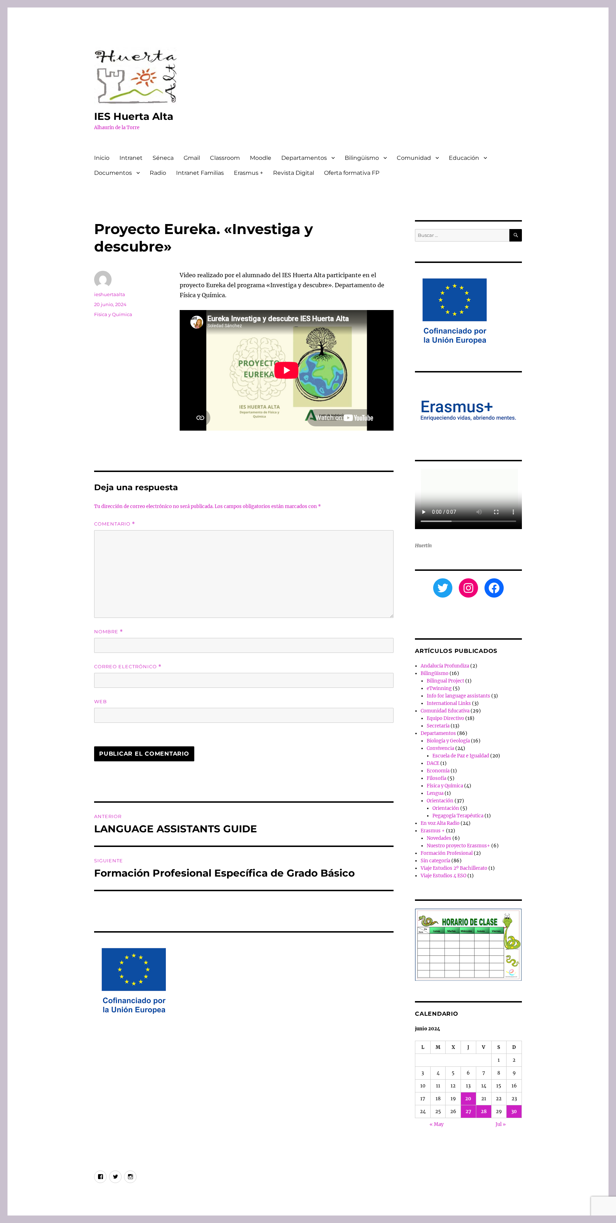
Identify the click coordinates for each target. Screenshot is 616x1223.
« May (436, 1124)
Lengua (435, 793)
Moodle (260, 157)
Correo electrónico (127, 667)
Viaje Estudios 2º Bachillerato (454, 868)
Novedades (439, 838)
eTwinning (439, 688)
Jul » (501, 1124)
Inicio (101, 157)
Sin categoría (435, 861)
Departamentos (304, 157)
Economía (438, 771)
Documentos (113, 172)
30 (514, 1111)
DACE (433, 763)
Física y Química (113, 314)
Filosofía (436, 778)
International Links (449, 703)
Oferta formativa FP (351, 172)
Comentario (114, 524)
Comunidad (414, 157)
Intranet (131, 157)
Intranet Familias (200, 172)
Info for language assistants (458, 696)
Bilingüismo (362, 157)
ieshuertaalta (109, 294)
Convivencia (440, 748)
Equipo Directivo (445, 718)
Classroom (225, 157)
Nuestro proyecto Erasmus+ (458, 846)
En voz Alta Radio (440, 823)
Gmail (192, 157)
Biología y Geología (448, 741)
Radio (158, 172)
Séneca (163, 157)
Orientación (440, 801)
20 (468, 1099)
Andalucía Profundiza (445, 666)
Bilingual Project (445, 681)
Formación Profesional (447, 853)
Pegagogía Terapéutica (457, 816)
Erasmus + (248, 172)
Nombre (108, 632)
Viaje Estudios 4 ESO (443, 876)
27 (468, 1111)
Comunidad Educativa (445, 711)
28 (484, 1111)
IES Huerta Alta (133, 116)
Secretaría (438, 726)
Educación (464, 157)
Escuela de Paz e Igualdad (460, 756)
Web (100, 701)
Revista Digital (293, 172)
